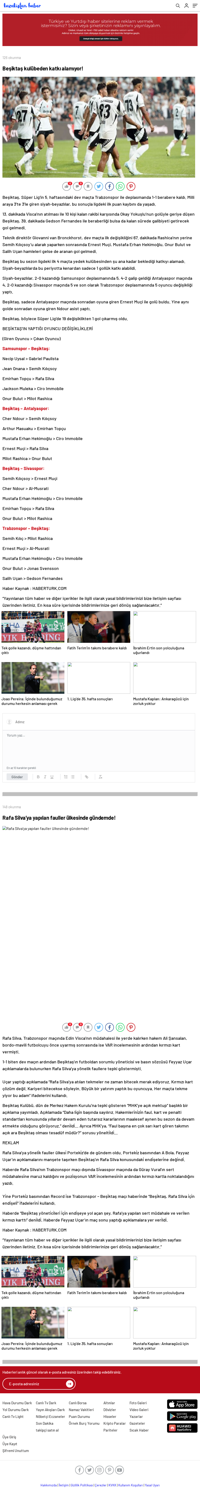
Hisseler (109, 1416)
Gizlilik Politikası (82, 1485)
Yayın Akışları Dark (50, 1409)
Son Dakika (44, 1423)
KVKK (112, 1485)
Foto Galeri (138, 1403)
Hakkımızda (48, 1485)
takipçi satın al (47, 1430)
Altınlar (109, 1403)
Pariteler (110, 1430)
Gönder (17, 777)
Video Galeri (139, 1409)
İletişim (64, 1485)
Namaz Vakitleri (81, 1409)
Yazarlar (136, 1416)
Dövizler (109, 1409)
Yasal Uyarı (152, 1485)
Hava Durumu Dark (17, 1403)
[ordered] (65, 777)
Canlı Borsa (78, 1403)
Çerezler (101, 1485)
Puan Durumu (79, 1416)
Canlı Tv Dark (46, 1403)
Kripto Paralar (114, 1423)
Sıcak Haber (139, 1430)
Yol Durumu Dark (15, 1409)
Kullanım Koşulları (130, 1485)
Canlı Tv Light (13, 1416)
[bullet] (72, 777)
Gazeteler (137, 1423)
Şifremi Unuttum (15, 1450)
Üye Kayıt (9, 1444)
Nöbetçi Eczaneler (50, 1416)
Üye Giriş (9, 1437)
